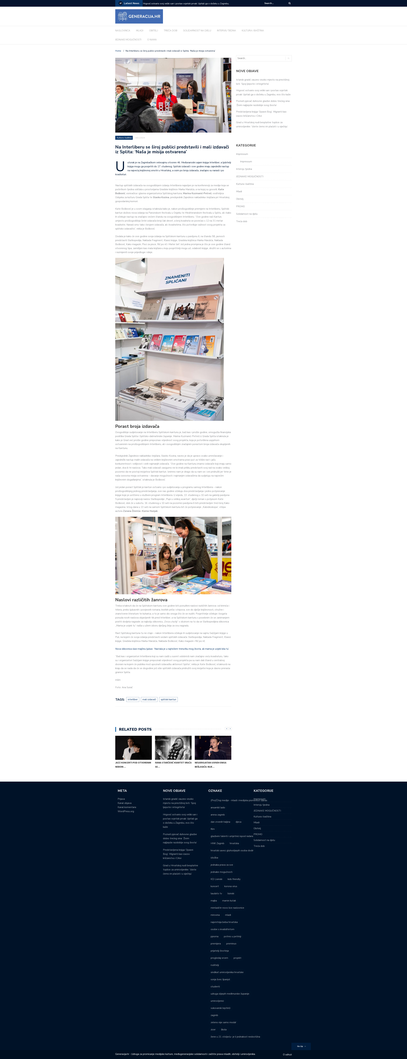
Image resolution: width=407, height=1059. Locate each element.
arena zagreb (218, 814)
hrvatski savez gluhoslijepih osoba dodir (232, 850)
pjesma (214, 936)
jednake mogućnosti (221, 872)
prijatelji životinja (220, 950)
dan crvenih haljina (220, 821)
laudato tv (216, 893)
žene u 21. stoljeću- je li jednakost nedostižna (235, 1036)
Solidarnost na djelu (247, 213)
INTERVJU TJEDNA (226, 30)
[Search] (289, 3)
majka (214, 900)
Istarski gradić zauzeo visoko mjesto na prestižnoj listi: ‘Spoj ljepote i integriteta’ (179, 803)
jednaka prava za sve (222, 864)
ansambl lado (218, 807)
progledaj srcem (219, 958)
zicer (213, 1029)
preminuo (231, 943)
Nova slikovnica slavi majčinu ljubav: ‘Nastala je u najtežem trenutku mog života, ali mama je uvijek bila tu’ (172, 648)
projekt (237, 958)
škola (224, 1029)
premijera (216, 943)
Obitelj (239, 199)
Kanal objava (124, 803)
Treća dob (241, 221)
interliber (133, 699)
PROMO (240, 206)
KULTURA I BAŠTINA (253, 30)
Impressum (242, 154)
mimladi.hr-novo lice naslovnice (227, 907)
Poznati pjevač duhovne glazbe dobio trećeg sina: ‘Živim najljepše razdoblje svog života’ (183, 5)
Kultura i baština (124, 137)
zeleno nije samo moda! (223, 1022)
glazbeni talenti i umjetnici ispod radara (232, 836)
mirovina (215, 915)
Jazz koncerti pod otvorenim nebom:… (133, 764)
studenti (215, 986)
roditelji (215, 965)
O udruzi (287, 1054)
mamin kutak (229, 900)
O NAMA (152, 39)
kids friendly (234, 879)
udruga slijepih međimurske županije (230, 993)
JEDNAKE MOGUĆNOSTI (128, 39)
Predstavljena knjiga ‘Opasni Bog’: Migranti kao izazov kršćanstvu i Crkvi (178, 854)
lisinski (231, 893)
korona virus (230, 886)
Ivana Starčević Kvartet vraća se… (173, 764)
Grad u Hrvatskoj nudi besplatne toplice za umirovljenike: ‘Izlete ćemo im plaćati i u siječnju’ (180, 869)
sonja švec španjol (220, 979)
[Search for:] (274, 3)
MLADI (139, 30)
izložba (214, 857)
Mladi (239, 191)
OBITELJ (153, 30)
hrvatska (234, 843)
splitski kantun (168, 699)
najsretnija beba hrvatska (224, 922)
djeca (238, 821)
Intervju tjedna (244, 169)
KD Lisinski (216, 879)
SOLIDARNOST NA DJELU (197, 30)
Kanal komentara (127, 807)
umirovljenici (217, 1001)
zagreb (214, 1015)
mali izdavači (149, 699)
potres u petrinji (232, 936)
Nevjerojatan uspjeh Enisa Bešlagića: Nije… (210, 764)
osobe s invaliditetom (222, 929)
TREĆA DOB (170, 30)
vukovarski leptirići (220, 1008)
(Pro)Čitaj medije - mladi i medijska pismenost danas (239, 800)
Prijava (121, 799)
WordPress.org (126, 811)
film (213, 829)
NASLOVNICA (122, 30)
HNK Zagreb (217, 843)
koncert (215, 886)
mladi (228, 915)
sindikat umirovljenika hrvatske (227, 972)
